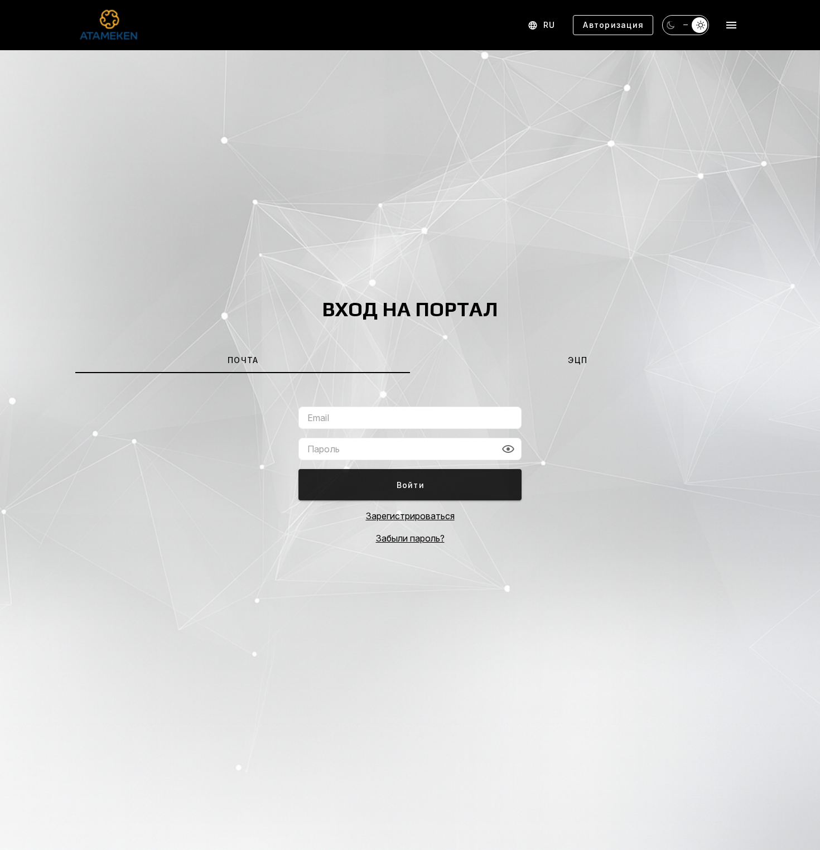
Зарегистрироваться (410, 515)
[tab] (242, 359)
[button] (508, 449)
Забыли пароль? (410, 538)
